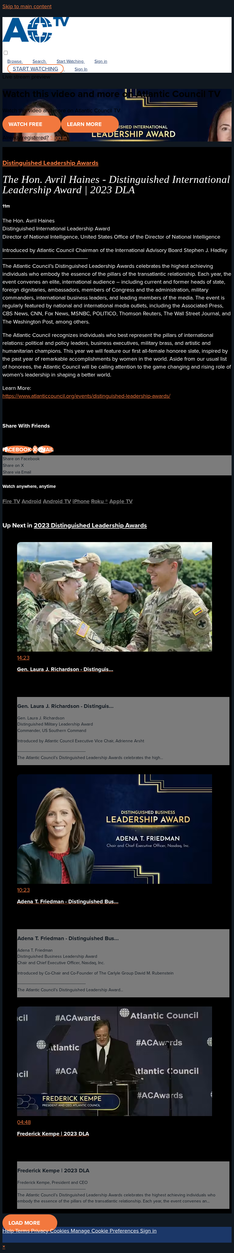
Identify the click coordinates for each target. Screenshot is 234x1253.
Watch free (26, 124)
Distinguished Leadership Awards (50, 162)
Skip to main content (26, 6)
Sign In (81, 69)
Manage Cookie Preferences (105, 1230)
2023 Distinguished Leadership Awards (90, 525)
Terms (23, 1230)
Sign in (100, 61)
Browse (15, 61)
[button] (6, 53)
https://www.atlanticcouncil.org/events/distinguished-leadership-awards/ (86, 396)
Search (40, 61)
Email (46, 449)
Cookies (60, 1230)
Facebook (17, 449)
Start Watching (71, 61)
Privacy (40, 1230)
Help (8, 1230)
